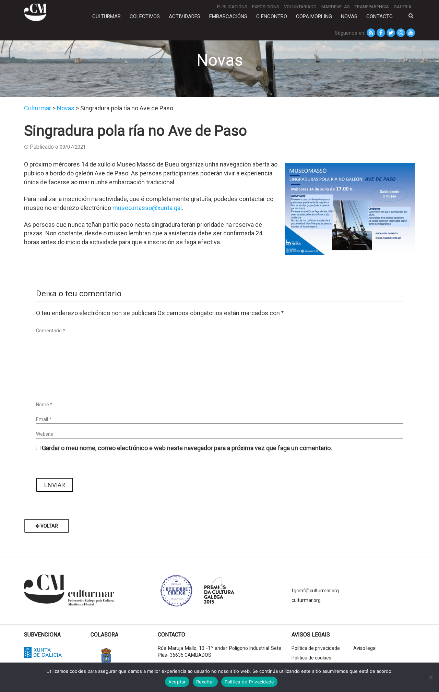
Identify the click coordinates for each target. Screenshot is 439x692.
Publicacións (232, 6)
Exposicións (265, 6)
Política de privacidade (316, 648)
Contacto (379, 16)
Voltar (48, 526)
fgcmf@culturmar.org (315, 590)
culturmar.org (306, 600)
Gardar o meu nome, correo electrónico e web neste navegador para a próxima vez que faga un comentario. (187, 448)
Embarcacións (228, 16)
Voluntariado (300, 6)
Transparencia (372, 6)
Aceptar (177, 681)
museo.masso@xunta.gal (147, 207)
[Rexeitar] (430, 677)
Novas (349, 16)
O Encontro (271, 16)
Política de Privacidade (249, 681)
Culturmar (106, 16)
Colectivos (145, 16)
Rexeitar (205, 681)
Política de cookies (311, 657)
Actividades (184, 16)
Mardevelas (335, 6)
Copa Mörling (314, 16)
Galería (403, 6)
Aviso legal (365, 648)
